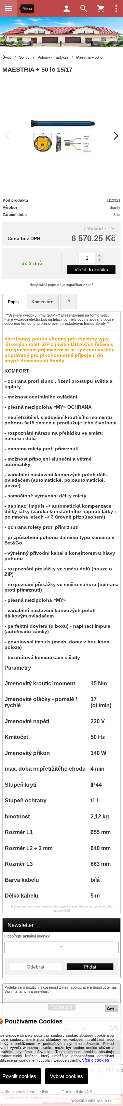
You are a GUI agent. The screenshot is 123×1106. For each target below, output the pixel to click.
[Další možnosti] (116, 8)
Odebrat (35, 967)
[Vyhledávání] (83, 8)
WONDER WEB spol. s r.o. (92, 1101)
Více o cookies (95, 1060)
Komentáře (42, 302)
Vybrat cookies (66, 1076)
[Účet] (66, 8)
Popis (13, 302)
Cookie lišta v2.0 (77, 1092)
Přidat (90, 967)
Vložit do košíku (91, 269)
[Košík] (100, 8)
